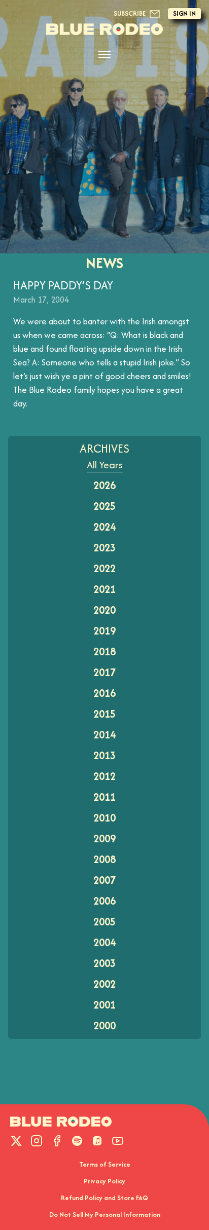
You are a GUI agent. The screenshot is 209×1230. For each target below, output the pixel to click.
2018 (104, 651)
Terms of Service (104, 1164)
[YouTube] (118, 1141)
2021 (104, 589)
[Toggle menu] (104, 54)
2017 (104, 672)
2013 (104, 755)
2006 (104, 900)
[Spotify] (77, 1141)
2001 (104, 1004)
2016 (104, 693)
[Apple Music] (97, 1141)
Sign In (184, 13)
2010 (104, 817)
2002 (104, 984)
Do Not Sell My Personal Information (104, 1214)
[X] (16, 1141)
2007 (104, 880)
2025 (104, 506)
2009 (104, 838)
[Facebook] (57, 1141)
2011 (104, 797)
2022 (104, 568)
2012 (104, 776)
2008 (104, 859)
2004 (104, 942)
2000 (104, 1025)
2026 (104, 485)
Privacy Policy (104, 1181)
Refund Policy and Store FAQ (104, 1198)
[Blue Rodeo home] (61, 1121)
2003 (104, 963)
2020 (104, 610)
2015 (104, 713)
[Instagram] (36, 1141)
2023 (104, 547)
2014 (104, 734)
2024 (104, 526)
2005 (104, 921)
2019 (104, 630)
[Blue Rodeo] (104, 29)
